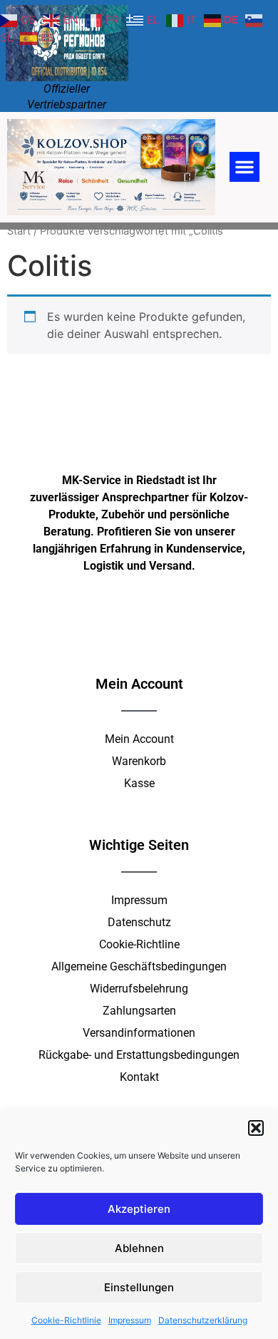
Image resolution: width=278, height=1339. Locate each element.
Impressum (129, 1320)
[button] (256, 1128)
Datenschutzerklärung (202, 1320)
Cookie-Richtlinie (66, 1320)
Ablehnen (139, 1248)
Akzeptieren (139, 1209)
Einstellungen (139, 1287)
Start (19, 231)
